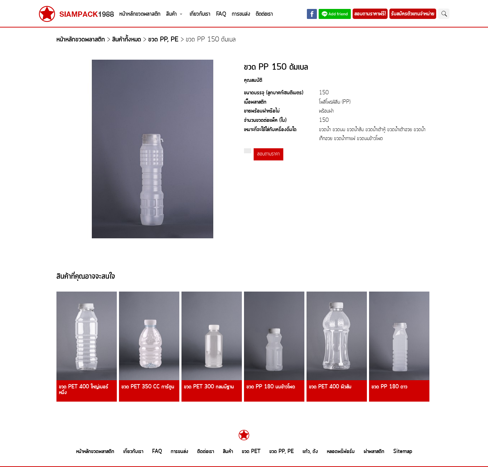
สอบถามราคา (268, 154)
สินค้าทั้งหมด (126, 40)
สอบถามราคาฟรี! (370, 14)
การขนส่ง (241, 14)
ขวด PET (251, 452)
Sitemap (402, 452)
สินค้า (171, 14)
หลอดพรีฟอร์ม (341, 452)
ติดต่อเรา (264, 14)
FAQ (221, 14)
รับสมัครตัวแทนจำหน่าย (412, 14)
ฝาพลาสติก (374, 452)
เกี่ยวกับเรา (200, 14)
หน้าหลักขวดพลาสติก (139, 14)
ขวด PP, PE (163, 40)
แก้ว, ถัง (310, 452)
